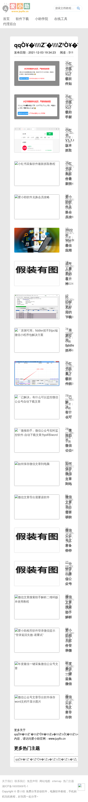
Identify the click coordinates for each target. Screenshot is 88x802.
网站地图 (44, 781)
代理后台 (9, 23)
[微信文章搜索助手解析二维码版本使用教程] (36, 618)
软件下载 (22, 18)
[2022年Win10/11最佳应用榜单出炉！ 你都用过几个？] (36, 251)
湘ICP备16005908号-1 (15, 786)
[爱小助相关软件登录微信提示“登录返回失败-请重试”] (36, 651)
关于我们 (7, 781)
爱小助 (21, 791)
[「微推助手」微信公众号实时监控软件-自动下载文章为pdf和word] (36, 451)
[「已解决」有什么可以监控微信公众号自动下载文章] (36, 418)
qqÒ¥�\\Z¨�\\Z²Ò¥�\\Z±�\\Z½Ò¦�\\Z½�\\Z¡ (46, 759)
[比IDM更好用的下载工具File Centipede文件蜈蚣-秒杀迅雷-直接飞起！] (36, 318)
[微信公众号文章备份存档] (36, 551)
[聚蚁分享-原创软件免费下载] (16, 8)
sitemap (56, 781)
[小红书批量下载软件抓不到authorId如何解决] (36, 385)
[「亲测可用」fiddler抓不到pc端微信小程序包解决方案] (36, 351)
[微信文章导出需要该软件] (36, 518)
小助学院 (41, 18)
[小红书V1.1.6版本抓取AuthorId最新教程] (36, 151)
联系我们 (20, 781)
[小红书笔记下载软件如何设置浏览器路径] (36, 85)
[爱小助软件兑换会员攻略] (36, 218)
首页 (6, 18)
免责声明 (32, 781)
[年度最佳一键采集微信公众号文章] (36, 685)
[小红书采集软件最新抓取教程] (36, 185)
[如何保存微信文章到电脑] (36, 485)
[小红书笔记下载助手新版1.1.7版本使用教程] (36, 118)
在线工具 (60, 18)
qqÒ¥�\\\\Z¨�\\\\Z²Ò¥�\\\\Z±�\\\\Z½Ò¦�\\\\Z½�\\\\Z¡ (50, 734)
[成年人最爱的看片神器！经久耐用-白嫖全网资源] (36, 285)
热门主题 (68, 781)
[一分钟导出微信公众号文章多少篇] (36, 585)
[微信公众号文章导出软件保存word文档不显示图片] (36, 718)
